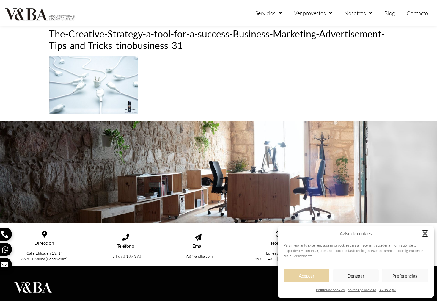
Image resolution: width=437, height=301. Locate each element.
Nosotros (355, 13)
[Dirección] (44, 234)
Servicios (265, 13)
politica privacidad (362, 290)
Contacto (417, 13)
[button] (425, 233)
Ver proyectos (310, 13)
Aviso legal (387, 290)
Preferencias (404, 275)
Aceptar (307, 275)
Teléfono (125, 246)
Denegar (356, 275)
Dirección (44, 243)
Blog (389, 13)
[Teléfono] (125, 237)
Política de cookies (330, 290)
